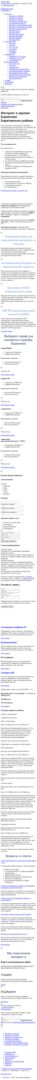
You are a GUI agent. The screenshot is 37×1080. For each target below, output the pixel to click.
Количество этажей (7, 504)
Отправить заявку (7, 606)
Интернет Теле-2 (15, 30)
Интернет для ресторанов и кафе (20, 25)
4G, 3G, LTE (13, 47)
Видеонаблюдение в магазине (19, 71)
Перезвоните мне (26, 100)
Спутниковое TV (15, 60)
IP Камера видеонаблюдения (19, 69)
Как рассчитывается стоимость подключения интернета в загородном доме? (17, 886)
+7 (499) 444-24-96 (7, 5)
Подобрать (4, 1002)
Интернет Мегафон (16, 36)
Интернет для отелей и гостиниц (20, 27)
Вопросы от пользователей (14, 1061)
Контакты (8, 1060)
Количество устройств (9, 512)
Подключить (5, 638)
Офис (5, 490)
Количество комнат (7, 508)
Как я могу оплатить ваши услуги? (14, 934)
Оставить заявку (6, 331)
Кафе (5, 488)
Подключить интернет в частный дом (14, 190)
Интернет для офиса (16, 16)
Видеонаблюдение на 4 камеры (20, 75)
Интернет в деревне (16, 19)
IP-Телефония (8, 529)
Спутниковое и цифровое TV (14, 627)
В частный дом (14, 64)
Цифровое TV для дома (17, 56)
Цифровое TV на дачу (16, 58)
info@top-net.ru (6, 1074)
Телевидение (7, 524)
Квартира (6, 486)
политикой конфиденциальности (24, 1022)
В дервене (12, 51)
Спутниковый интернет (17, 23)
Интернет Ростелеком (16, 34)
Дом (4, 484)
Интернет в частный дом (18, 21)
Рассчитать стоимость (9, 541)
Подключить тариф (7, 374)
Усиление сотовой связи (11, 522)
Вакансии (8, 1063)
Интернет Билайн (15, 38)
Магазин (6, 494)
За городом (13, 49)
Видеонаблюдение (9, 526)
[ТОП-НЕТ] (5, 2)
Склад (5, 492)
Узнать (3, 985)
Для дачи (12, 45)
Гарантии (8, 1065)
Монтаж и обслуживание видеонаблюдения (18, 77)
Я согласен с (19, 1022)
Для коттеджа (13, 67)
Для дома (12, 43)
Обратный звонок (7, 9)
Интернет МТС (14, 40)
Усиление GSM (7, 673)
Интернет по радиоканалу (18, 29)
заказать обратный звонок (23, 1068)
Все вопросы (5, 944)
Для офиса (12, 52)
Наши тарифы (10, 1058)
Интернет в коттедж (16, 18)
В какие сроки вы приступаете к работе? (16, 914)
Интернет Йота (14, 32)
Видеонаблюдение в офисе (18, 73)
